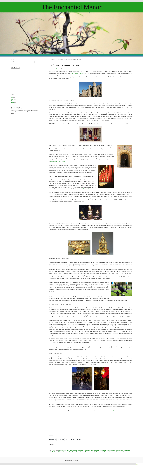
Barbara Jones (79, 450)
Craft (12, 97)
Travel (54, 450)
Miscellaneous (14, 101)
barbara (63, 68)
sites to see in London (109, 450)
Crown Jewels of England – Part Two (84, 189)
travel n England (123, 451)
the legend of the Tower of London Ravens (71, 451)
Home (68, 55)
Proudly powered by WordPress (71, 460)
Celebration (13, 96)
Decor (12, 99)
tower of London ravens (111, 451)
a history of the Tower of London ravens (67, 450)
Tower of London (102, 451)
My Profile (74, 55)
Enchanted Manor (87, 450)
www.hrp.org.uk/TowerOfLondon (115, 410)
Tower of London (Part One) (77, 73)
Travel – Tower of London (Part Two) (64, 65)
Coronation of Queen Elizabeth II (58, 161)
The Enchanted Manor (71, 7)
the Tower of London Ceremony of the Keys (89, 451)
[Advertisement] (90, 423)
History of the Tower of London (97, 450)
